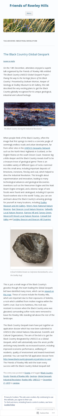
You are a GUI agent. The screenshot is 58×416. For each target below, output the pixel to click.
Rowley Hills (27, 379)
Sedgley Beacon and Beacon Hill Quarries (32, 219)
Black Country (47, 373)
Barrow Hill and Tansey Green (37, 212)
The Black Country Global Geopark (26, 54)
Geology (33, 376)
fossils (6, 376)
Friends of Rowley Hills (29, 5)
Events (27, 373)
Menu (29, 13)
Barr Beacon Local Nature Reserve (28, 209)
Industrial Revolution (12, 379)
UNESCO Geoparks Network (37, 148)
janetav (16, 383)
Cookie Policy (9, 405)
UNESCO (36, 379)
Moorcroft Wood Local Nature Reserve (21, 216)
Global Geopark (45, 376)
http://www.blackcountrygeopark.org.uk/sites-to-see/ (27, 359)
